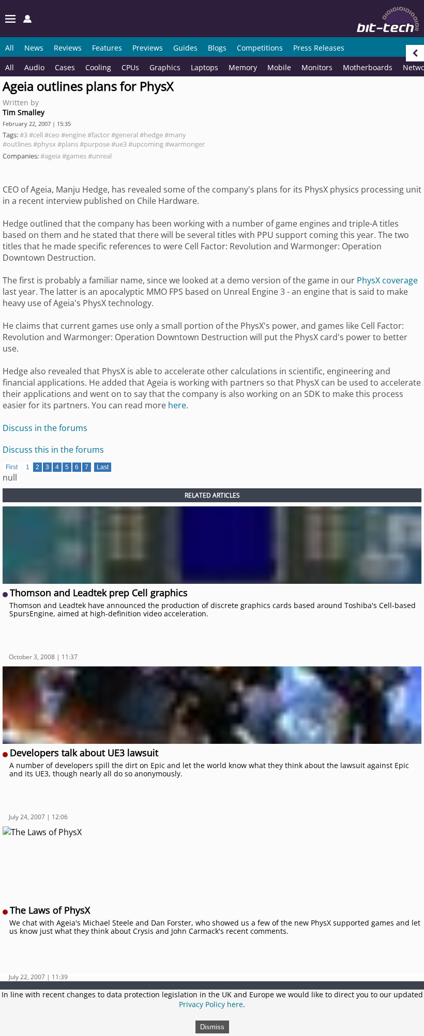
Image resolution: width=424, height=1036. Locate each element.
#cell (36, 134)
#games (74, 156)
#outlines (17, 144)
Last (103, 467)
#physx (44, 144)
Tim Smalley (23, 112)
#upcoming (145, 144)
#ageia (50, 156)
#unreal (100, 156)
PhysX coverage (387, 280)
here (177, 405)
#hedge (151, 134)
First (12, 467)
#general (124, 134)
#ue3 (119, 144)
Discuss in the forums (45, 428)
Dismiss (212, 1027)
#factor (98, 134)
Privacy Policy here (211, 1004)
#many (175, 134)
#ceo (51, 134)
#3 (23, 134)
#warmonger (185, 144)
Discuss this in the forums (53, 449)
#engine (73, 134)
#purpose (95, 144)
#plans (67, 144)
